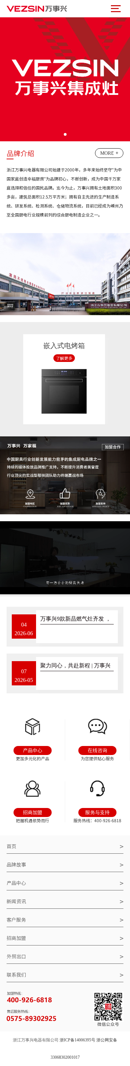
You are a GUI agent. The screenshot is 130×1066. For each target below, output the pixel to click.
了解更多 (64, 358)
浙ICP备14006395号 (77, 1040)
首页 (65, 846)
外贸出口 (65, 956)
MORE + (109, 153)
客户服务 (65, 919)
